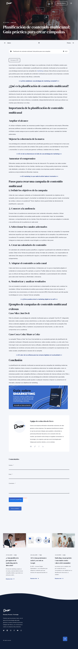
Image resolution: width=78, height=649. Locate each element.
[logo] (7, 610)
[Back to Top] (65, 639)
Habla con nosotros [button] (61, 3)
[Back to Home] (9, 3)
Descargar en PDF (14, 60)
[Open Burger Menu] (71, 3)
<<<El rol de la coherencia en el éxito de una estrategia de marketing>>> (39, 154)
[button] (11, 51)
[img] (63, 51)
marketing (40, 71)
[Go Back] (39, 44)
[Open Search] (52, 3)
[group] (39, 51)
